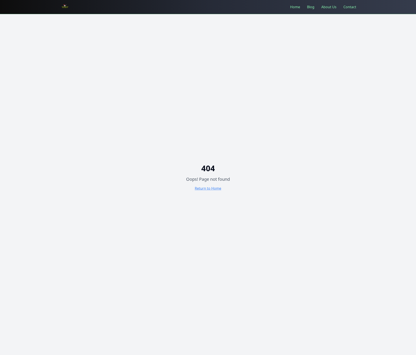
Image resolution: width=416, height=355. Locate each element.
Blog (310, 7)
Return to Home (208, 188)
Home (295, 7)
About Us (328, 7)
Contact (349, 7)
